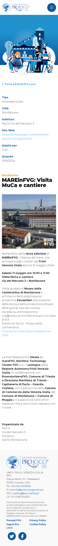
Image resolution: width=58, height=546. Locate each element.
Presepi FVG (13, 520)
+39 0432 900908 (20, 486)
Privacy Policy (37, 520)
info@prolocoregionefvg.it (29, 489)
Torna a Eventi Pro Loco (20, 84)
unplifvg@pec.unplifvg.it (25, 493)
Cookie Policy (37, 524)
